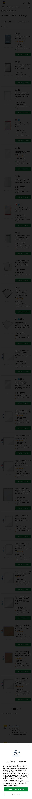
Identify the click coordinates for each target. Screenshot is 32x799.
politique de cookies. (11, 785)
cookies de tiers (15, 773)
